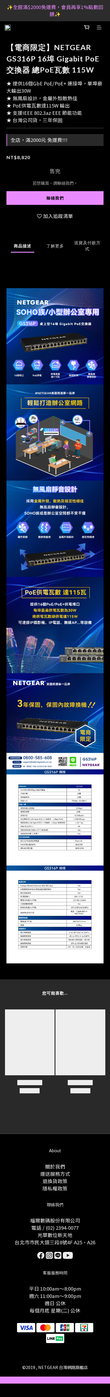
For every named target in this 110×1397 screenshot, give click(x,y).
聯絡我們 (55, 198)
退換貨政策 (55, 1181)
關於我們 (55, 1166)
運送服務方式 (55, 1173)
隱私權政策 (55, 1188)
